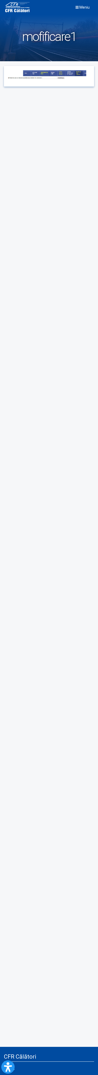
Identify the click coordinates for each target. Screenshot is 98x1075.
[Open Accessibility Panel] (8, 1067)
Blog (11, 1068)
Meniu (84, 7)
